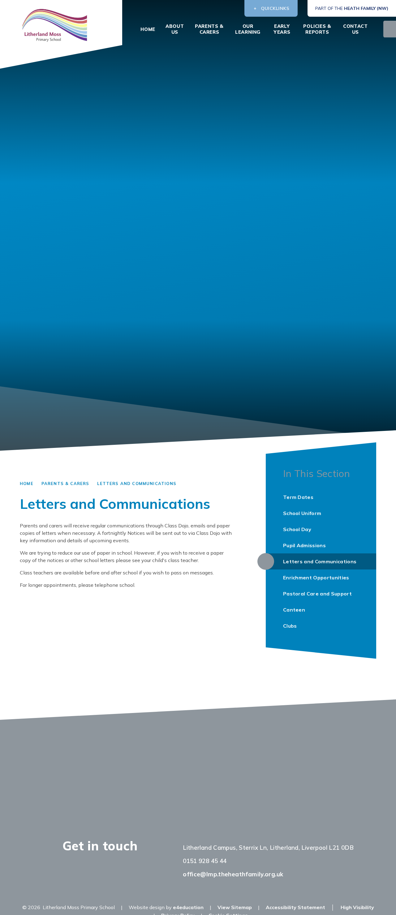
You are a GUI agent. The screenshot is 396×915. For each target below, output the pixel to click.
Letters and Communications (136, 483)
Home (26, 483)
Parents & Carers (65, 483)
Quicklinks (275, 8)
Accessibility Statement (295, 907)
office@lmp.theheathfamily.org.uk (233, 874)
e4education (188, 907)
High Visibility (357, 907)
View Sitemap (234, 907)
